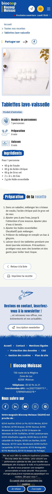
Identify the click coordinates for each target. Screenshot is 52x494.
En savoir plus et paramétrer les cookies (26, 482)
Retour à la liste (19, 266)
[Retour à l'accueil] (9, 3)
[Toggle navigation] (48, 10)
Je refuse (16, 489)
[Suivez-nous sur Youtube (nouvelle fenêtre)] (25, 406)
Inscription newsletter (28, 327)
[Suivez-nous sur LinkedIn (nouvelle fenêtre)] (15, 406)
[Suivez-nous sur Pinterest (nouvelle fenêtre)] (45, 406)
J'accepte (36, 489)
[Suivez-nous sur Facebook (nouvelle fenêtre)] (5, 406)
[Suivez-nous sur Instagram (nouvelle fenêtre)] (35, 406)
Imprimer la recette (22, 276)
